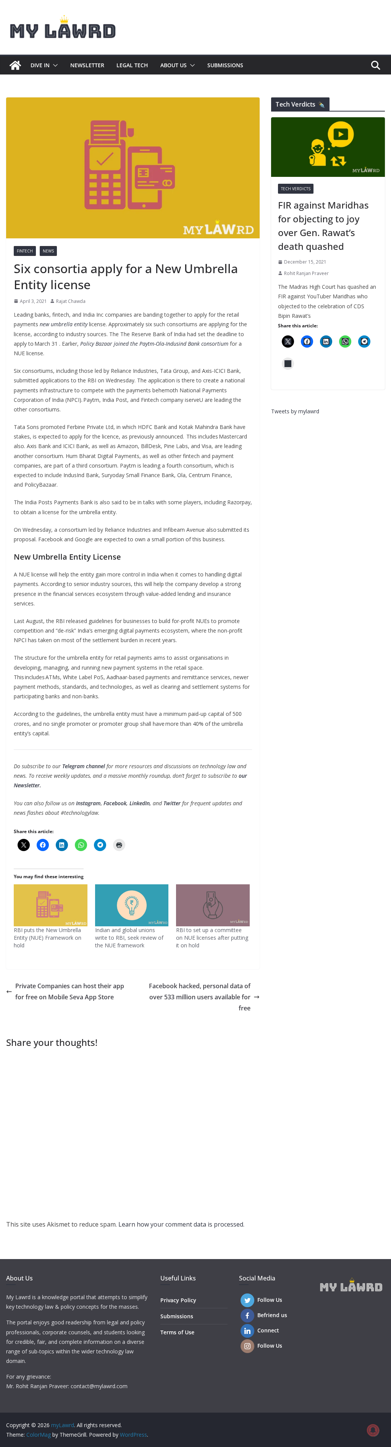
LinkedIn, (140, 803)
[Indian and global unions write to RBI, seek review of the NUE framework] (132, 905)
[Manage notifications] (373, 1430)
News (48, 251)
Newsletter (87, 65)
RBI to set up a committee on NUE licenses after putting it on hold (212, 937)
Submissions (225, 65)
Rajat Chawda (71, 301)
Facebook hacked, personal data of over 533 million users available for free (199, 997)
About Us (173, 65)
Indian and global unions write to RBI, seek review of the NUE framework (129, 937)
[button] (54, 65)
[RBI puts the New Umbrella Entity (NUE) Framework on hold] (50, 905)
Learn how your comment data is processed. (181, 1224)
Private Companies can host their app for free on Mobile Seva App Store (69, 991)
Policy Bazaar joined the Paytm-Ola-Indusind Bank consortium (154, 343)
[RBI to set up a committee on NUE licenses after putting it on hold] (213, 905)
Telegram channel (83, 766)
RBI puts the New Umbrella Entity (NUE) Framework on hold (47, 937)
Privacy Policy (178, 1300)
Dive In (40, 65)
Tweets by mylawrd (295, 411)
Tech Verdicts (295, 188)
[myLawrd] (15, 65)
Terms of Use (177, 1332)
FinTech (25, 251)
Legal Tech (132, 65)
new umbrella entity (63, 324)
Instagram (88, 803)
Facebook (114, 803)
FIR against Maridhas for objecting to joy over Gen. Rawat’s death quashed (323, 225)
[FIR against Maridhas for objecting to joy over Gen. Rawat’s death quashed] (328, 147)
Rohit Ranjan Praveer (306, 273)
